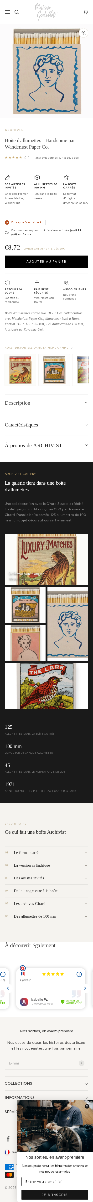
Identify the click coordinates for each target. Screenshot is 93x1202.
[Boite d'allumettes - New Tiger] (20, 370)
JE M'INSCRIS (55, 1195)
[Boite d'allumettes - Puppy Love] (54, 370)
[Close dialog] (87, 1106)
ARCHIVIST (15, 130)
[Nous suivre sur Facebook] (8, 1139)
